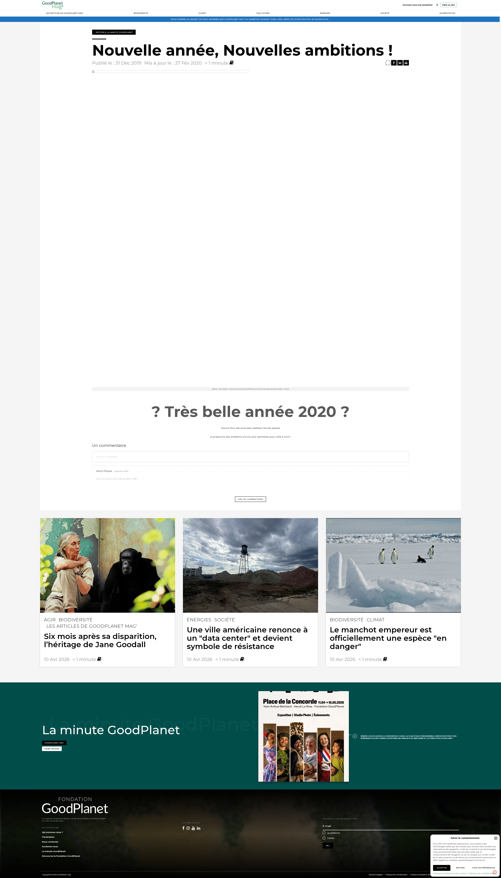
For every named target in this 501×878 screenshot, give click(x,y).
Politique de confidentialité (482, 873)
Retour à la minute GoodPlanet (114, 32)
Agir (50, 619)
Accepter (442, 868)
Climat (202, 13)
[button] (495, 838)
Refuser (460, 868)
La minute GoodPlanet (54, 851)
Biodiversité (141, 13)
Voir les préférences (483, 868)
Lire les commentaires (250, 499)
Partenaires (48, 837)
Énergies (325, 13)
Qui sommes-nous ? (52, 832)
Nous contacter (50, 842)
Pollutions (263, 13)
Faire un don (448, 5)
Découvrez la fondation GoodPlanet (61, 856)
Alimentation (447, 13)
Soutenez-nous (50, 846)
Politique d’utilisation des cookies (450, 873)
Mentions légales (376, 875)
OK (327, 846)
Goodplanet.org (54, 743)
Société (385, 13)
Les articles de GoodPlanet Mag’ (64, 13)
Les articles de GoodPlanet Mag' (91, 626)
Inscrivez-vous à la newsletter (418, 5)
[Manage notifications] (495, 872)
